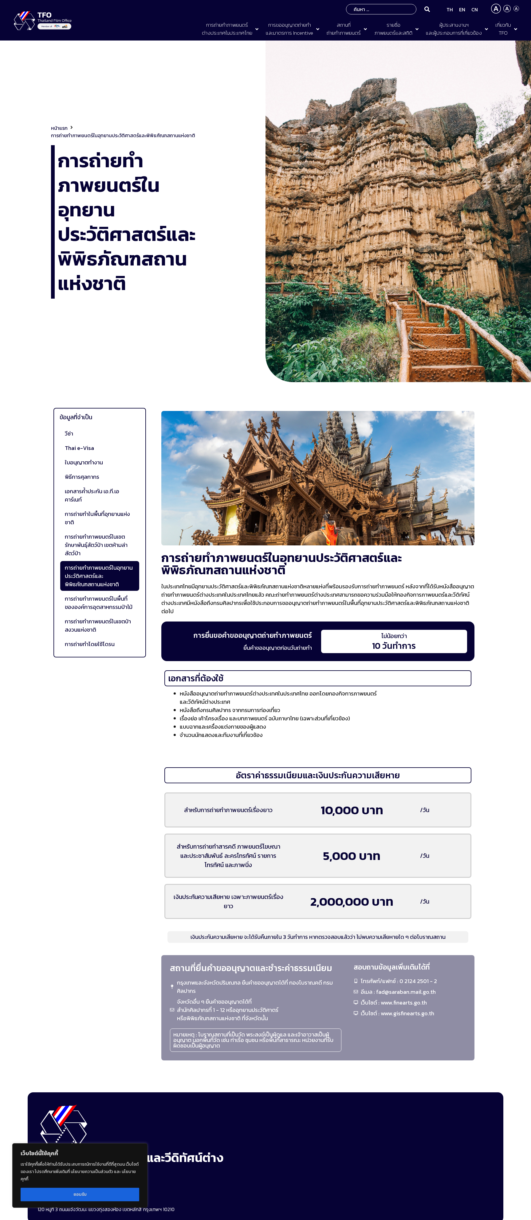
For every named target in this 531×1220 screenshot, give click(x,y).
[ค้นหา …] (381, 9)
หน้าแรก (59, 128)
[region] (80, 1175)
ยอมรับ (80, 1194)
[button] (231, 29)
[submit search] (427, 9)
